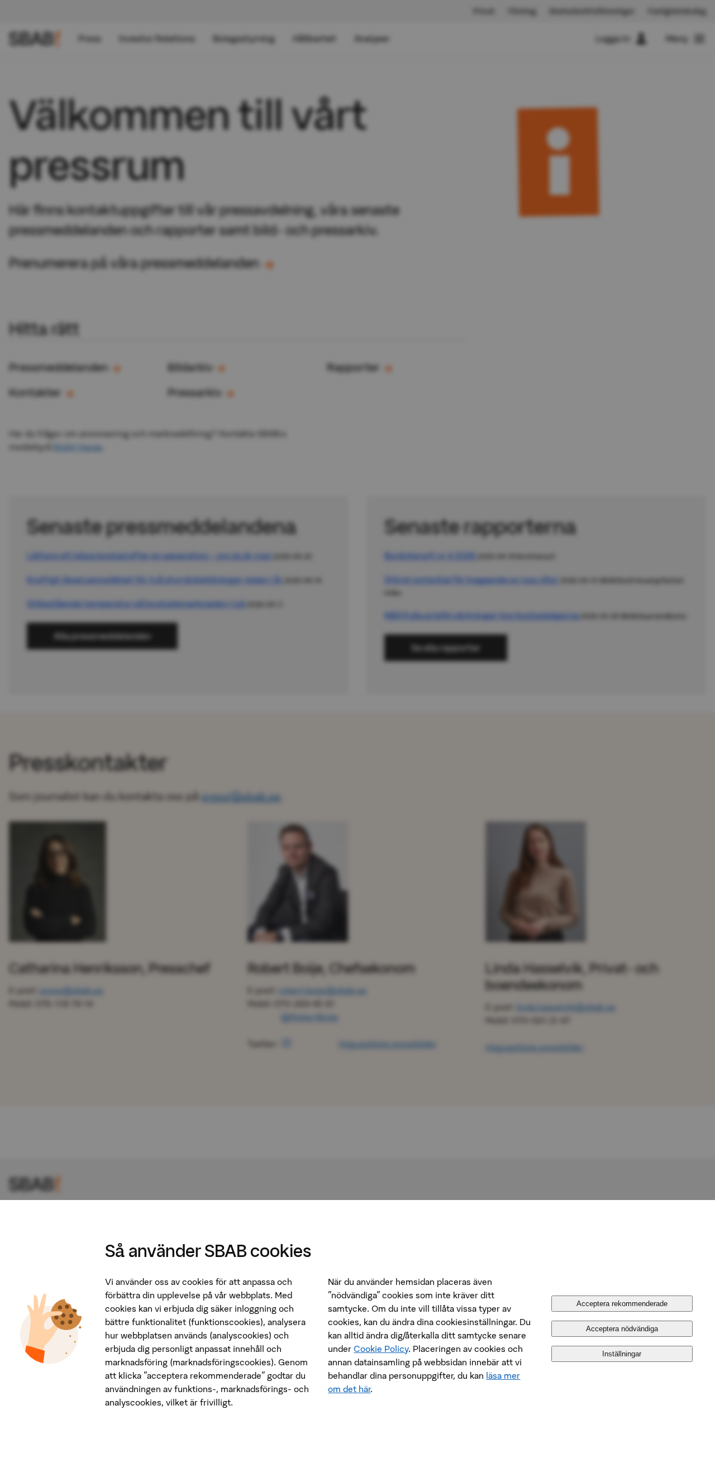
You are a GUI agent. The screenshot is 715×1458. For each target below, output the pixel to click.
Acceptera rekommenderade (622, 1303)
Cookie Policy (381, 1348)
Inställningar (621, 1354)
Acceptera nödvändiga (622, 1329)
